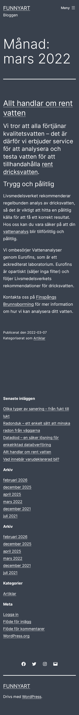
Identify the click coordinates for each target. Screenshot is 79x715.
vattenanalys (15, 231)
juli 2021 (10, 516)
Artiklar (39, 338)
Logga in (11, 614)
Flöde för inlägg (17, 621)
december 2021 (17, 509)
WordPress (31, 696)
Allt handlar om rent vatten (27, 452)
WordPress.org (16, 636)
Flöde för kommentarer (24, 629)
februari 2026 (15, 480)
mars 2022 (12, 501)
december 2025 (17, 487)
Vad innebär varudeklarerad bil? (31, 459)
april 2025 (12, 494)
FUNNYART (16, 8)
